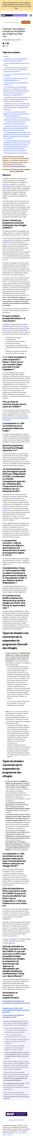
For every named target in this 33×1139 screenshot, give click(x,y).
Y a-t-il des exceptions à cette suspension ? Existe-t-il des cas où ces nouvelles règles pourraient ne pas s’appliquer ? (15, 69)
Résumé (6, 56)
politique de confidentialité (16, 1120)
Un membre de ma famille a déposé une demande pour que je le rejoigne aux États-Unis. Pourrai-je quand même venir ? (16, 113)
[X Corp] (5, 43)
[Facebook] (3, 43)
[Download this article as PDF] (7, 46)
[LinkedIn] (8, 43)
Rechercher (26, 22)
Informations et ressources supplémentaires (16, 153)
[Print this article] (3, 46)
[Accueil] (14, 15)
